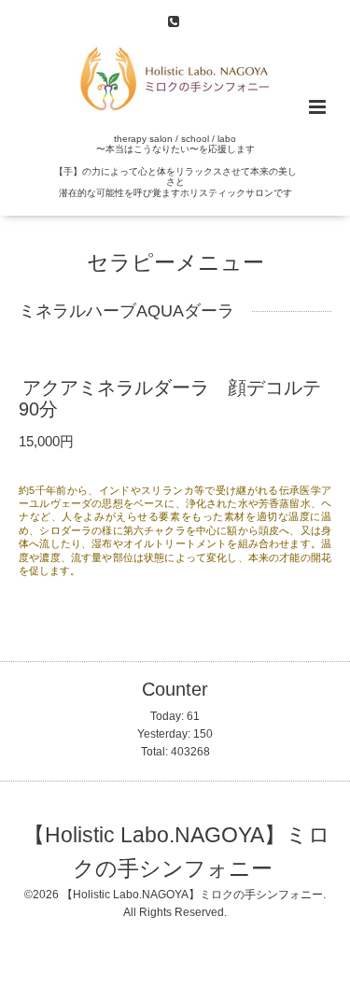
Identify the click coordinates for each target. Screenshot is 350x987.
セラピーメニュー (175, 263)
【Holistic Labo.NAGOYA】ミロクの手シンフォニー (176, 852)
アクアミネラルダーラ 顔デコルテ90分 (170, 398)
